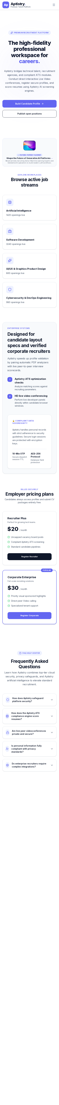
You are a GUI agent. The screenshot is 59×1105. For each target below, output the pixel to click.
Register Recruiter (29, 556)
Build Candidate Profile (27, 103)
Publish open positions (29, 113)
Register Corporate (29, 615)
